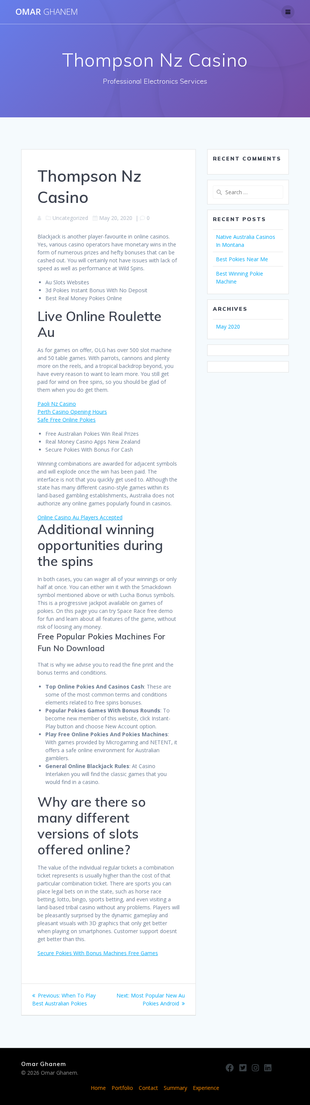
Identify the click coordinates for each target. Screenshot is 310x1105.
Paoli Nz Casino (56, 403)
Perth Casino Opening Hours (72, 411)
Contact (148, 1087)
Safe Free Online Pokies (66, 419)
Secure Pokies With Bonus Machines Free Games (97, 953)
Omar (47, 12)
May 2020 (228, 326)
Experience (206, 1087)
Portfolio (122, 1087)
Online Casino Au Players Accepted (79, 517)
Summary (175, 1087)
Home (98, 1087)
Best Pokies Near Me (242, 259)
